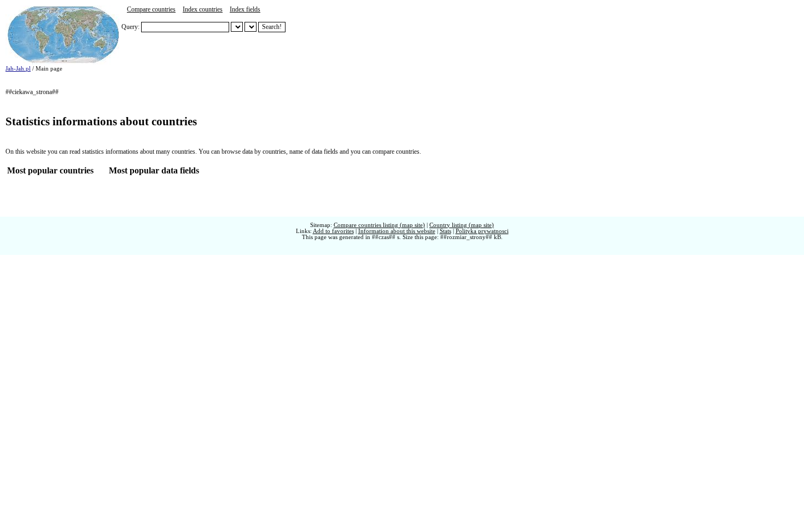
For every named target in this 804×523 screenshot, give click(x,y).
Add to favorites (333, 231)
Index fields (245, 9)
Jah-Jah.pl (18, 69)
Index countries (203, 9)
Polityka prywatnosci (482, 231)
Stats (445, 231)
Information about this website (396, 231)
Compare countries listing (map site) (379, 225)
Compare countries (151, 9)
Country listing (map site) (461, 225)
